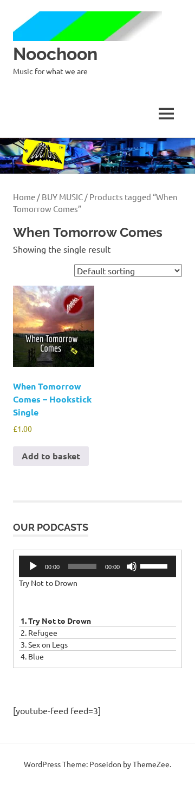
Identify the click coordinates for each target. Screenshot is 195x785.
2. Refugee (39, 632)
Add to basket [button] (51, 455)
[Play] (33, 566)
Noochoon (55, 54)
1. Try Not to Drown (56, 620)
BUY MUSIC (62, 197)
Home (24, 197)
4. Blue (32, 656)
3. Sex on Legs (44, 644)
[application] (97, 566)
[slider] (155, 565)
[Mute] (131, 566)
